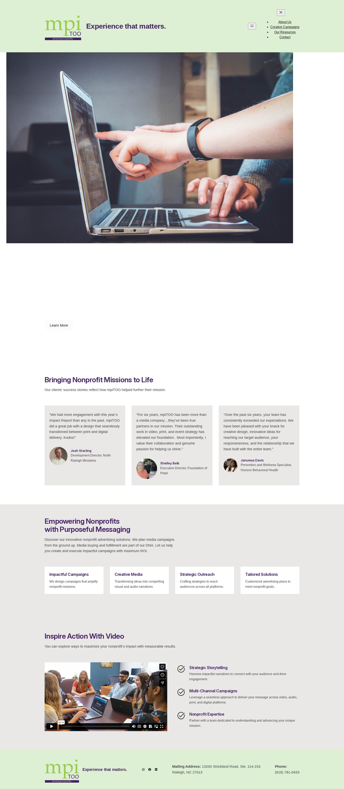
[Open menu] (252, 26)
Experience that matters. (126, 26)
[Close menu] (281, 12)
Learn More (59, 325)
